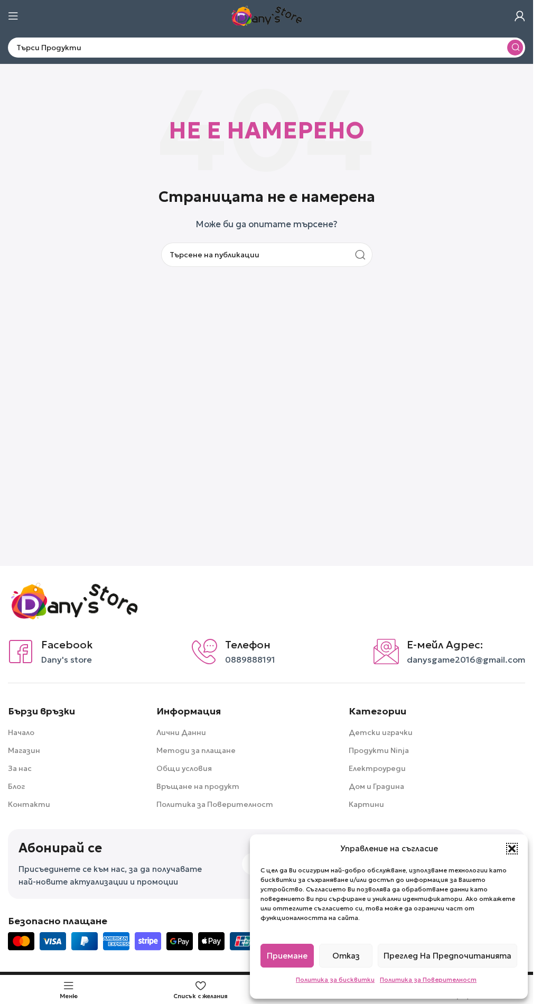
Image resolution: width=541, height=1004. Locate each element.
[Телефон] (204, 651)
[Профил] (519, 15)
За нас (20, 768)
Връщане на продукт (197, 786)
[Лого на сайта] (267, 15)
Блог (16, 786)
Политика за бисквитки (335, 979)
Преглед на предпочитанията (447, 956)
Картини (366, 804)
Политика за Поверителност (428, 979)
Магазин (24, 750)
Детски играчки (381, 732)
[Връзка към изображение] (74, 600)
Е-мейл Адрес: (445, 645)
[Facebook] (20, 651)
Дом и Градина (376, 786)
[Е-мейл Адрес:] (386, 651)
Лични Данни (181, 732)
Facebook (67, 645)
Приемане (287, 956)
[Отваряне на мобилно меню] (13, 15)
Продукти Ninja (379, 750)
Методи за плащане (196, 750)
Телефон (247, 645)
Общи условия (184, 768)
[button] (512, 848)
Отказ (346, 956)
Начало (21, 732)
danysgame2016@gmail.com (466, 659)
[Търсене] (515, 47)
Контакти (29, 804)
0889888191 (250, 659)
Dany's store (66, 659)
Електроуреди (377, 768)
